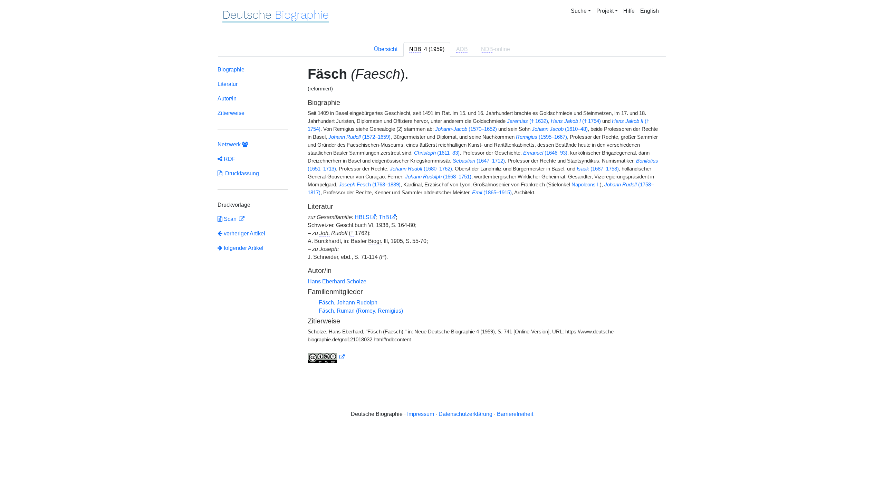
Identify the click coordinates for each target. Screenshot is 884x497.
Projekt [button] (605, 11)
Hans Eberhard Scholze (337, 281)
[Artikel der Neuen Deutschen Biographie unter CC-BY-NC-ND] (326, 357)
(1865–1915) (492, 192)
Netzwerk (230, 144)
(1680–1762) (421, 169)
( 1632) (527, 121)
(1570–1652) (466, 129)
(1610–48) (560, 129)
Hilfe (629, 11)
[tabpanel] (442, 216)
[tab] (426, 49)
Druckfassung (240, 173)
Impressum (420, 414)
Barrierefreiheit (515, 414)
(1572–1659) (359, 137)
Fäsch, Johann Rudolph (348, 302)
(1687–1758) (598, 169)
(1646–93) (545, 153)
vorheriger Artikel (244, 233)
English (649, 11)
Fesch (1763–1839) (370, 184)
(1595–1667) (541, 137)
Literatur (228, 84)
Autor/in (227, 98)
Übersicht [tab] (385, 49)
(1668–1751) (438, 176)
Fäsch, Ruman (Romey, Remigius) (361, 311)
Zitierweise (231, 113)
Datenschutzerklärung (465, 414)
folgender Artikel (242, 248)
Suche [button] (579, 11)
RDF (229, 159)
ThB (384, 217)
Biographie (231, 69)
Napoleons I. (585, 184)
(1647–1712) (479, 161)
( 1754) (576, 121)
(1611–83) (437, 153)
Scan (230, 219)
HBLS (362, 217)
